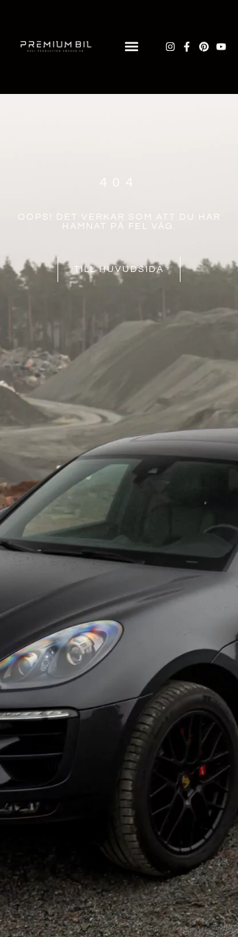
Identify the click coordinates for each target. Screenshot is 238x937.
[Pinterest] (204, 47)
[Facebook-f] (187, 47)
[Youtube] (221, 47)
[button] (131, 47)
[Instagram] (170, 47)
